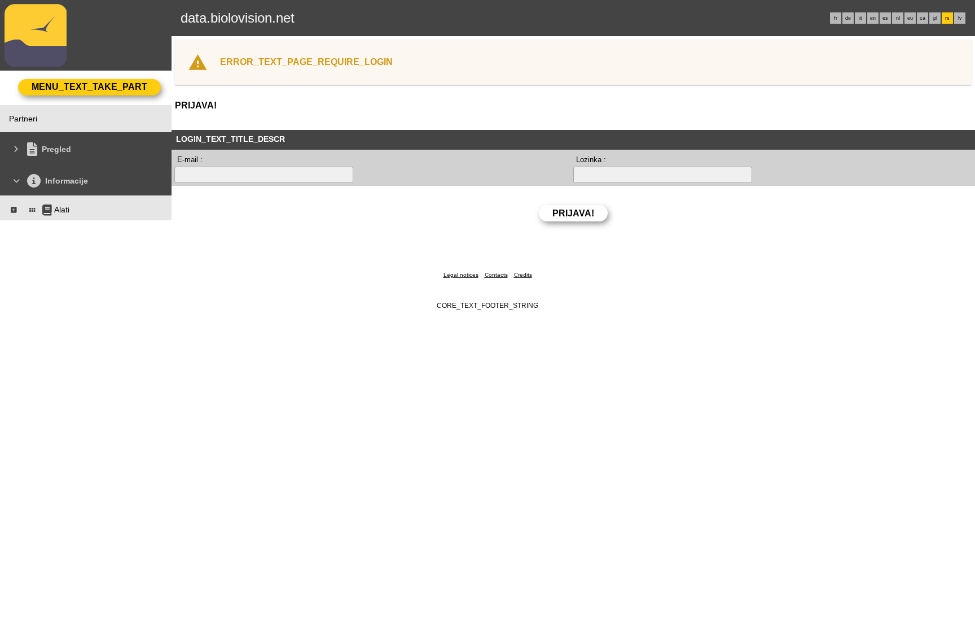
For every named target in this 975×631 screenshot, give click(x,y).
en (873, 18)
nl (898, 18)
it (860, 18)
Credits (523, 275)
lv (960, 18)
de (848, 18)
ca (922, 18)
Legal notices (460, 275)
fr (835, 18)
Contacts (496, 275)
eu (910, 18)
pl (935, 18)
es (885, 18)
